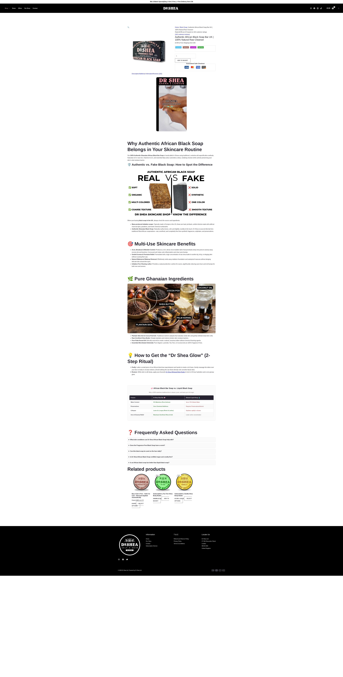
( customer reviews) (182, 34)
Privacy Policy (178, 541)
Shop (6, 8)
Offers (20, 8)
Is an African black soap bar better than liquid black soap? (149, 462)
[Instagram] (311, 8)
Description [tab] (135, 73)
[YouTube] (318, 8)
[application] (9, 8)
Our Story (27, 8)
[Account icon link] (338, 8)
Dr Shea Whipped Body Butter (175, 372)
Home (14, 8)
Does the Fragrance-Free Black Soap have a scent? (147, 445)
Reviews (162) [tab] (157, 73)
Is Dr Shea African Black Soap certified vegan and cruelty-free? (151, 457)
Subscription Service (151, 546)
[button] (128, 27)
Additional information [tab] (146, 73)
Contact (35, 8)
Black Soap (183, 27)
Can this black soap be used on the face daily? (146, 451)
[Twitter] (127, 559)
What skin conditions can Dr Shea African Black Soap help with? (152, 439)
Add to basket (182, 60)
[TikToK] (321, 8)
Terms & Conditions (179, 543)
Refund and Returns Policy (181, 539)
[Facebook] (314, 8)
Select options (138, 504)
